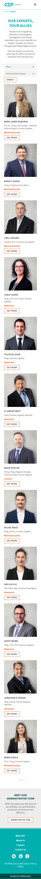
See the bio (12, 137)
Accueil (6, 11)
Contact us (20, 849)
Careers (20, 845)
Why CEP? (21, 835)
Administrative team (20, 820)
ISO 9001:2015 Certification (16, 863)
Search (10, 79)
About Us (20, 840)
